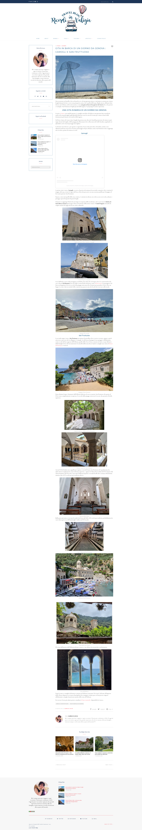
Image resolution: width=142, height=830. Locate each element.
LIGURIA (64, 45)
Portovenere (98, 283)
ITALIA (65, 38)
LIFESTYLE (88, 38)
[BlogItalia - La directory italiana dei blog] (32, 811)
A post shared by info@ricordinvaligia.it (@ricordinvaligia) (80, 185)
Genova (63, 113)
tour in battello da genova (76, 703)
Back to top (108, 824)
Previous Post (61, 764)
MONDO (55, 38)
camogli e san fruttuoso (62, 703)
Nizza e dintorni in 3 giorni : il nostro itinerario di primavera (44, 143)
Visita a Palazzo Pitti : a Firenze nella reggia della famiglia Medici (43, 150)
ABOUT (46, 38)
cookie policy (101, 38)
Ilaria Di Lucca (68, 708)
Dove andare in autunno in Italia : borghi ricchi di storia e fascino (44, 136)
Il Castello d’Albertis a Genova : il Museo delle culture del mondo (83, 753)
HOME (38, 38)
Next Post (109, 764)
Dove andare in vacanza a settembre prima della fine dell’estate (104, 753)
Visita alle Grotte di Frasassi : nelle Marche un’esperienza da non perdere (64, 753)
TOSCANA (76, 38)
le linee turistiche (86, 700)
